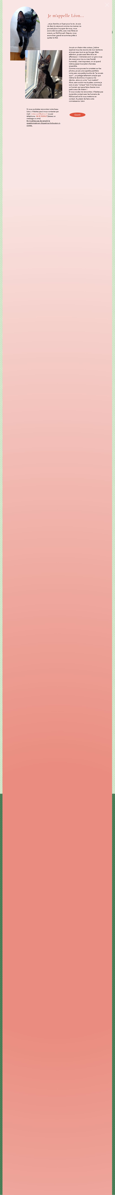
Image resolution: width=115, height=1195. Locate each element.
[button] (107, 5)
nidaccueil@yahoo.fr (39, 114)
